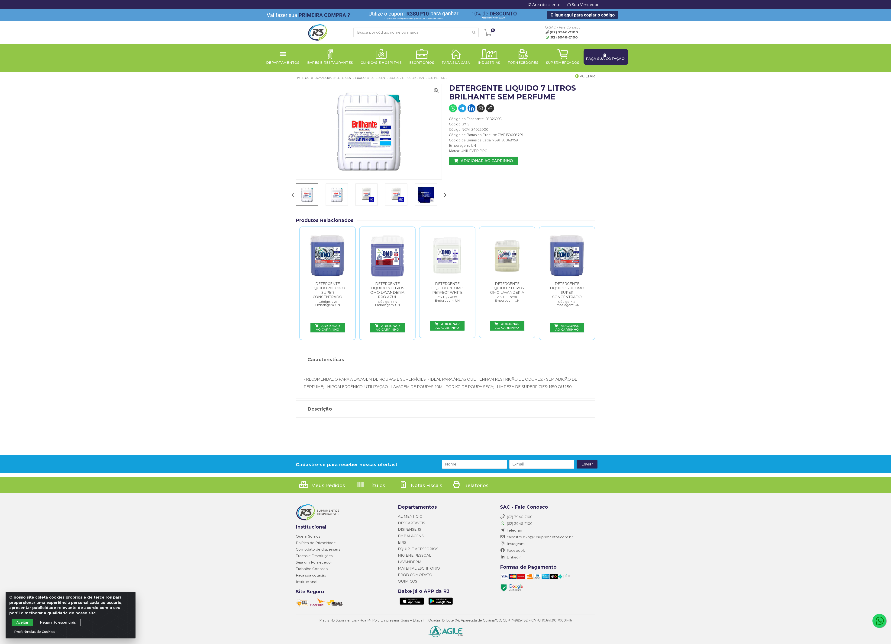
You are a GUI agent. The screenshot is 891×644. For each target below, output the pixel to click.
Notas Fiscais (426, 485)
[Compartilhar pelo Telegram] (462, 108)
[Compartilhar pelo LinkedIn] (471, 108)
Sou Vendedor (585, 4)
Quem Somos (308, 536)
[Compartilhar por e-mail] (481, 108)
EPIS (402, 542)
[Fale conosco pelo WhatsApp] (879, 621)
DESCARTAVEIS (411, 523)
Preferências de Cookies (34, 632)
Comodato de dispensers (318, 549)
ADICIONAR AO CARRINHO (486, 161)
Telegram (514, 530)
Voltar (587, 76)
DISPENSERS (409, 529)
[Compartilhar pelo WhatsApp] (453, 108)
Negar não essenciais (58, 622)
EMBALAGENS (411, 536)
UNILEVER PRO (474, 151)
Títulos (376, 485)
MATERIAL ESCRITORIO (419, 568)
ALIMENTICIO (410, 516)
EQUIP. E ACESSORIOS (418, 549)
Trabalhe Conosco (312, 569)
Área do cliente (546, 4)
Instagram (515, 544)
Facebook (515, 550)
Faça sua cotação (311, 575)
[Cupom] (445, 15)
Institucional (306, 582)
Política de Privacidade (316, 543)
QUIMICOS (407, 581)
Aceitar (22, 622)
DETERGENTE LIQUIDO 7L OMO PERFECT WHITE (447, 288)
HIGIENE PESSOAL (414, 555)
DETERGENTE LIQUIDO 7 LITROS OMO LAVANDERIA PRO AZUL (387, 290)
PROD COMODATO (415, 575)
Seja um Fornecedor (314, 562)
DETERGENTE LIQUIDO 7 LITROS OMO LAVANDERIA (507, 288)
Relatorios (475, 485)
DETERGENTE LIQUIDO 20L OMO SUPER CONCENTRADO (327, 290)
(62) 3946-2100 (563, 37)
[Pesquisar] (474, 32)
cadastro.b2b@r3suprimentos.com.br (539, 537)
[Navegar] (292, 195)
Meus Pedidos (327, 485)
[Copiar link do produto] (490, 108)
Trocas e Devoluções (314, 556)
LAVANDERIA (410, 562)
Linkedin (514, 557)
